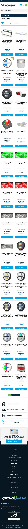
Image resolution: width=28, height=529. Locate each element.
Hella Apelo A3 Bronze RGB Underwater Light (7, 375)
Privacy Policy (14, 485)
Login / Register (23, 1)
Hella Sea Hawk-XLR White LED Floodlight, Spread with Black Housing (7, 42)
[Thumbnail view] (1, 23)
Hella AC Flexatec (21, 131)
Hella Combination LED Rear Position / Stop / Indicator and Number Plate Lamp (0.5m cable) (21, 377)
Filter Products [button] (5, 15)
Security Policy (14, 487)
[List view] (3, 23)
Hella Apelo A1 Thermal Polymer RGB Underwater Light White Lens (7, 285)
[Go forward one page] (18, 395)
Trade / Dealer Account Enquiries (14, 490)
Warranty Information (14, 480)
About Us (14, 466)
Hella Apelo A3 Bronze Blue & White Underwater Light (7, 72)
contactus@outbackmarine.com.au (11, 506)
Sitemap (14, 492)
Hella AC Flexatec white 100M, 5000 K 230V (7, 223)
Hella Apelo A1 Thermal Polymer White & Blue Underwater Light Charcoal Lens (7, 102)
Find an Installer (14, 460)
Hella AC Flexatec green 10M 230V (7, 162)
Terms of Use (14, 482)
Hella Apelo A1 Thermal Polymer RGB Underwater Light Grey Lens (21, 255)
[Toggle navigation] (21, 5)
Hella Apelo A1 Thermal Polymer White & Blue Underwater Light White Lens (21, 285)
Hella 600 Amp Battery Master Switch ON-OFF (7, 132)
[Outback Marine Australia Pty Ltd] (8, 5)
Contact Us (14, 471)
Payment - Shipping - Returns (14, 477)
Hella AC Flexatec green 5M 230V (21, 162)
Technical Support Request (14, 457)
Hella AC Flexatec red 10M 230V (7, 193)
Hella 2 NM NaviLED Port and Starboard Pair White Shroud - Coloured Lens (21, 102)
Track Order (14, 455)
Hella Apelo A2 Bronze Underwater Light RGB (21, 345)
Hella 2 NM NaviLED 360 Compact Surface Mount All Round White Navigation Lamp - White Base (21, 73)
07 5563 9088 (6, 503)
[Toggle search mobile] (23, 5)
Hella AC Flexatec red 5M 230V (21, 193)
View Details (7, 54)
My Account (14, 452)
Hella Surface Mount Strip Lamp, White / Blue (21, 41)
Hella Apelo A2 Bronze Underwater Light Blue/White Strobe (7, 346)
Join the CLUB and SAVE (14, 441)
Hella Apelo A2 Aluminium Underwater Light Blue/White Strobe (21, 315)
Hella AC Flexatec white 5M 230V (7, 254)
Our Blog (14, 468)
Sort (11, 23)
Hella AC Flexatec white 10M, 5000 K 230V (21, 223)
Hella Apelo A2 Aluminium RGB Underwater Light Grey (7, 315)
